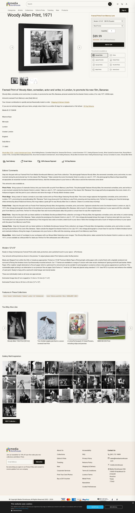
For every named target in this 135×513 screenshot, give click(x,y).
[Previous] (12, 47)
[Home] (15, 4)
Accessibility (86, 450)
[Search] (110, 4)
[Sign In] (126, 4)
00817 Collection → (11, 421)
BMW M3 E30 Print (104, 341)
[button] (47, 510)
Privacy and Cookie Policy (21, 508)
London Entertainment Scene (22, 152)
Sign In (124, 10)
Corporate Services (63, 470)
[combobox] (67, 4)
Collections (29, 10)
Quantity (104, 31)
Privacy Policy (87, 458)
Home (5, 296)
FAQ (83, 454)
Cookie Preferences (89, 487)
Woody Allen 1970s (7, 152)
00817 (76, 296)
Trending (50, 10)
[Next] (79, 47)
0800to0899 (70, 296)
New (57, 10)
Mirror (64, 296)
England (25, 296)
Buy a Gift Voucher (63, 479)
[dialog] (67, 507)
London (30, 296)
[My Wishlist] (118, 4)
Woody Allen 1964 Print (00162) (18, 341)
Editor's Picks (40, 10)
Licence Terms (87, 475)
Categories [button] (11, 10)
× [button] (133, 503)
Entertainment (39, 296)
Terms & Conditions (89, 470)
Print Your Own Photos (65, 475)
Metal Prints (86, 479)
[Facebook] (112, 500)
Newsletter (86, 483)
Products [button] (65, 10)
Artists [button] (20, 10)
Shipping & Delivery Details (60, 102)
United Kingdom (17, 296)
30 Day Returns (88, 106)
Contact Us (111, 450)
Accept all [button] (95, 507)
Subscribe (39, 462)
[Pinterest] (117, 500)
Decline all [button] (113, 507)
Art (34, 296)
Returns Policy (87, 462)
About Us (60, 450)
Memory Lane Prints (56, 296)
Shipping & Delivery (88, 466)
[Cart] (122, 4)
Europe (10, 296)
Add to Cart (108, 44)
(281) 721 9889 (115, 454)
